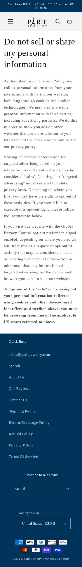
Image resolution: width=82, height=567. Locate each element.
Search (14, 366)
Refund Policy (21, 434)
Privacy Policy (21, 445)
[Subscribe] (67, 489)
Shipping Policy (22, 411)
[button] (10, 21)
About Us (17, 377)
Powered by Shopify (56, 558)
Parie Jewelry (33, 558)
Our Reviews (19, 389)
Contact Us (18, 400)
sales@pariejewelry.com (29, 354)
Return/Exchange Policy (29, 423)
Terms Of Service (23, 457)
